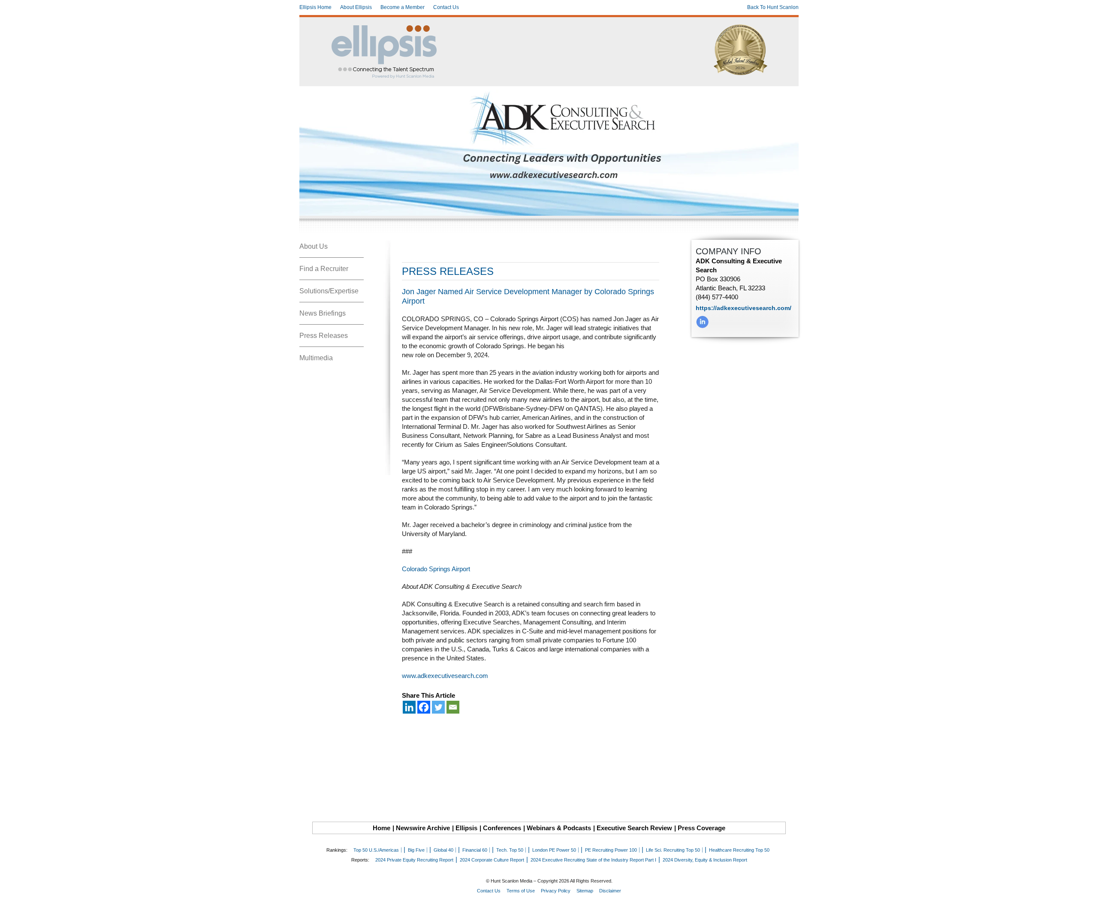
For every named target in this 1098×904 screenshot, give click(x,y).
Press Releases (323, 335)
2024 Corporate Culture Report (492, 859)
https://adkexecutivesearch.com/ (743, 307)
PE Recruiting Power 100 (611, 850)
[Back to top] (1085, 891)
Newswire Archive (423, 828)
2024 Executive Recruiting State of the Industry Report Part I (593, 859)
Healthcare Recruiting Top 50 (739, 850)
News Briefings (322, 313)
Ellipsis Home (315, 7)
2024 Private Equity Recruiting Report (414, 859)
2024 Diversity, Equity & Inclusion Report (705, 859)
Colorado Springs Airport (436, 569)
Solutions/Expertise (329, 291)
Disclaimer (610, 890)
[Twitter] (438, 707)
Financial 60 (474, 850)
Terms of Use (521, 890)
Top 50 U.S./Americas (376, 850)
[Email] (452, 707)
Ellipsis (466, 828)
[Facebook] (423, 707)
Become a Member (402, 7)
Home (381, 828)
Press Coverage (701, 828)
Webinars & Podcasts (559, 828)
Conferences (502, 828)
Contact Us (446, 7)
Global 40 (443, 850)
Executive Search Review (634, 828)
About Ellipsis (356, 7)
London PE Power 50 (554, 850)
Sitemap (584, 890)
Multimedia (316, 358)
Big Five (416, 850)
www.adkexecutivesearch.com (445, 675)
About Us (313, 246)
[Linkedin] (409, 707)
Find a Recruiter (323, 268)
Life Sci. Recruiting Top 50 (673, 850)
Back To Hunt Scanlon (773, 7)
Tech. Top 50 (509, 850)
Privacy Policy (555, 890)
